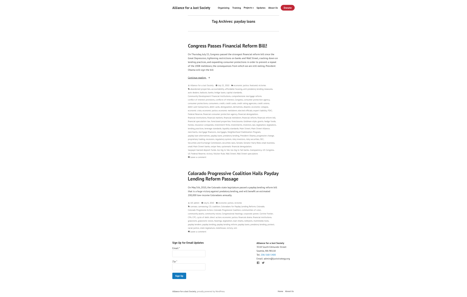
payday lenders (194, 224)
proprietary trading (196, 139)
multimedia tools (261, 220)
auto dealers (193, 92)
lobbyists (248, 220)
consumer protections (198, 103)
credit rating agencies (246, 103)
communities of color (251, 210)
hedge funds (270, 121)
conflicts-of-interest (225, 99)
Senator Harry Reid (252, 142)
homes (191, 124)
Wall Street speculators (247, 153)
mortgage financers (207, 132)
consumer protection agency (257, 99)
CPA (189, 217)
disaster (247, 106)
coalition (216, 206)
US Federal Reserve (196, 153)
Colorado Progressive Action (200, 210)
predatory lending (231, 135)
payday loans (216, 135)
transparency (256, 150)
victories (262, 85)
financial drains (245, 217)
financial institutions (197, 117)
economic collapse (259, 106)
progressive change (265, 135)
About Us (273, 8)
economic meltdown (228, 110)
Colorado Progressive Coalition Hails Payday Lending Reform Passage (233, 176)
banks (210, 92)
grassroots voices (205, 220)
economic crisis (195, 110)
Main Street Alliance (260, 128)
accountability (217, 89)
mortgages (222, 132)
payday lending (209, 224)
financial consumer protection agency (220, 114)
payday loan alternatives (199, 135)
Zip (174, 261)
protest (270, 224)
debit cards (215, 106)
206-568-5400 (268, 254)
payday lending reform (227, 224)
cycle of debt (203, 217)
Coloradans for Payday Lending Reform (238, 206)
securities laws (228, 142)
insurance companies (204, 124)
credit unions (263, 103)
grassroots (192, 220)
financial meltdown (232, 117)
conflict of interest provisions (201, 99)
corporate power (251, 213)
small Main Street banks (199, 146)
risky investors (238, 139)
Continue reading (202, 78)
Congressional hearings (232, 213)
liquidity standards (230, 128)
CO (210, 206)
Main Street (245, 128)
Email (176, 248)
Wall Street (231, 153)
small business (267, 142)
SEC (262, 139)
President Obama (248, 135)
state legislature (207, 228)
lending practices (195, 128)
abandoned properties (200, 89)
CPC (194, 217)
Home (280, 291)
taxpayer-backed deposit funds (202, 150)
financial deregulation (248, 114)
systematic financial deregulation (236, 146)
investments (236, 124)
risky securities (252, 139)
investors (247, 124)
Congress (239, 99)
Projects (248, 8)
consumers (213, 103)
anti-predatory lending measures (258, 89)
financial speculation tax (199, 121)
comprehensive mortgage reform (246, 96)
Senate (239, 142)
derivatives (238, 106)
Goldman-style (250, 121)
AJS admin (194, 202)
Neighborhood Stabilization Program (244, 132)
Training (236, 8)
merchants (193, 132)
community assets (196, 213)
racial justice (193, 228)
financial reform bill (266, 117)
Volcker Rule (219, 153)
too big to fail (223, 150)
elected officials (245, 110)
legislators (271, 124)
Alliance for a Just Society (191, 7)
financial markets (215, 117)
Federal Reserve (195, 114)
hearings (218, 220)
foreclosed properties (221, 121)
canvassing (203, 206)
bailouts (203, 92)
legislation (261, 124)
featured (253, 85)
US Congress (268, 150)
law (253, 124)
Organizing (223, 8)
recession (210, 139)
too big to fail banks (239, 150)
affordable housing (233, 89)
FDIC (270, 110)
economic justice (241, 85)
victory (209, 153)
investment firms (222, 124)
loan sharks (238, 220)
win (235, 228)
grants (260, 121)
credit (222, 103)
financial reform (249, 117)
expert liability (260, 110)
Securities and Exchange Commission (204, 142)
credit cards (230, 103)
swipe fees (216, 146)
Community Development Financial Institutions (209, 96)
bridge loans (219, 92)
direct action (215, 217)
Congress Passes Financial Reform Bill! (227, 46)
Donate (288, 7)
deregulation (226, 106)
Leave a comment (198, 157)
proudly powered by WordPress (211, 291)
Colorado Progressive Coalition (227, 210)
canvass (193, 206)
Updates (261, 8)
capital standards (234, 92)
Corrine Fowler (266, 213)
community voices (213, 213)
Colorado (260, 206)
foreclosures (237, 121)
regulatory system (223, 139)
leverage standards (212, 128)
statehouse (221, 228)
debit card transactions (198, 106)
